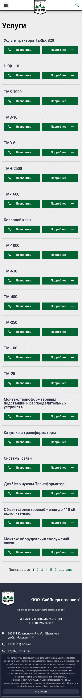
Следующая (64, 570)
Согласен (41, 691)
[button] (6, 5)
